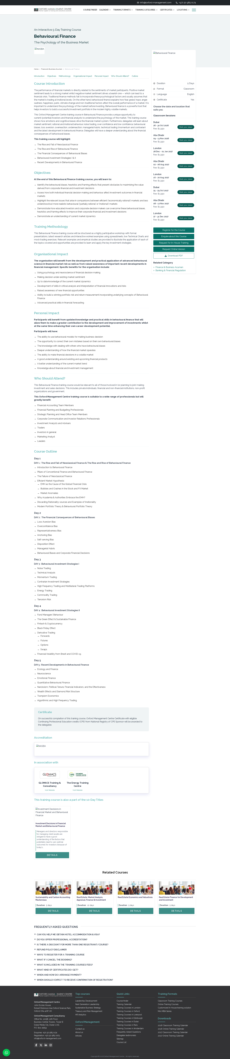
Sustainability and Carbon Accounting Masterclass (53, 898)
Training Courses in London (128, 1008)
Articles (78, 1036)
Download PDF (175, 255)
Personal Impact (101, 76)
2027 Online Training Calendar (171, 1036)
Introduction (39, 76)
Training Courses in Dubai (128, 1021)
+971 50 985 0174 (187, 2)
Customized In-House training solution (174, 1008)
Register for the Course (173, 230)
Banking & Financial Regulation (170, 270)
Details (52, 855)
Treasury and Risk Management (88, 1011)
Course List (121, 1042)
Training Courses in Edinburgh (130, 1018)
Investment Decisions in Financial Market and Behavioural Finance (51, 824)
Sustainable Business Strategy (88, 1008)
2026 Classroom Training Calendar (173, 1025)
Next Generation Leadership (87, 1004)
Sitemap (120, 1039)
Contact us (80, 1029)
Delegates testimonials (126, 1035)
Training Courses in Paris (127, 1025)
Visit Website (50, 790)
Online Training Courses (168, 1004)
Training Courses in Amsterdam (130, 1028)
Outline (135, 76)
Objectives (51, 76)
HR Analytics (80, 1015)
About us (79, 1032)
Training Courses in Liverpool (129, 1015)
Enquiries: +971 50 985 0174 (45, 1033)
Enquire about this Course (173, 236)
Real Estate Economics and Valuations (135, 897)
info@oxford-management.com (155, 2)
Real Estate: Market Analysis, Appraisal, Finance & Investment (91, 898)
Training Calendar (124, 1004)
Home (36, 69)
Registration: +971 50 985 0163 (47, 1035)
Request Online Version (173, 249)
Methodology (65, 76)
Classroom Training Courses (170, 1001)
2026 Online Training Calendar (171, 1029)
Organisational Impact (82, 76)
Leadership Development (86, 1001)
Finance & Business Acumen (51, 69)
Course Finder (90, 10)
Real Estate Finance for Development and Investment (176, 898)
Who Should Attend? (120, 76)
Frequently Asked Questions (129, 1032)
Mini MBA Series (165, 1011)
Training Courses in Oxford (128, 1011)
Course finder (122, 1001)
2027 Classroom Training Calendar (173, 1032)
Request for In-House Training (173, 243)
